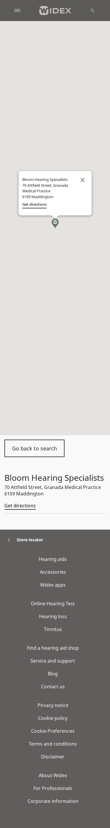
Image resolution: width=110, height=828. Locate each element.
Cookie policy (52, 718)
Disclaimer (53, 756)
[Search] (92, 10)
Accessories (53, 572)
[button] (55, 223)
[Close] (82, 180)
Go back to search (34, 448)
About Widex (53, 775)
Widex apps (53, 585)
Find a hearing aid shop (53, 648)
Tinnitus (53, 629)
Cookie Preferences (53, 731)
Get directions (20, 505)
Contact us (53, 686)
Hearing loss (53, 616)
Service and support (53, 661)
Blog (53, 673)
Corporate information (53, 801)
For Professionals (52, 788)
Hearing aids (53, 559)
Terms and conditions (53, 744)
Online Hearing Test (53, 603)
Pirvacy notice (53, 705)
